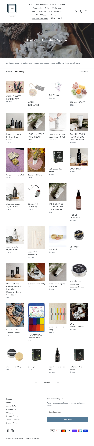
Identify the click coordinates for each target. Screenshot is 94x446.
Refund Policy (12, 416)
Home (8, 402)
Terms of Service (13, 420)
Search (9, 399)
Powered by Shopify (32, 438)
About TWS (11, 406)
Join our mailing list (55, 399)
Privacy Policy (12, 423)
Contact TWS (11, 409)
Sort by (9, 72)
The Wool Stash (17, 438)
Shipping (10, 413)
